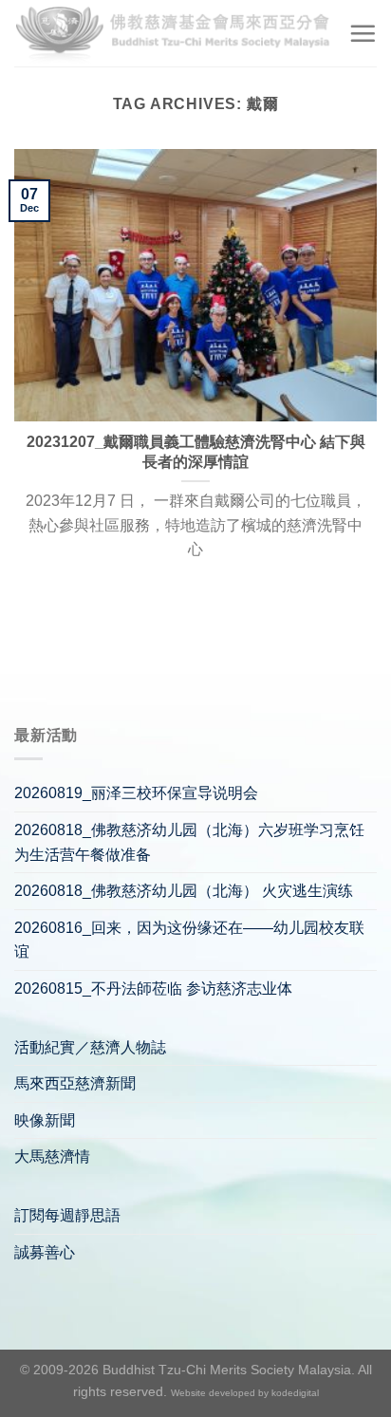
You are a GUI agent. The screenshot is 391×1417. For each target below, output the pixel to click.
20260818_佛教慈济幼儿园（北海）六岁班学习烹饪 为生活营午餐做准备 (189, 842)
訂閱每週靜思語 (67, 1215)
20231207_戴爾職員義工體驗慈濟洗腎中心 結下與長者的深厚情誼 (196, 452)
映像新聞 (44, 1120)
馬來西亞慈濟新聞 (75, 1083)
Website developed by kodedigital (245, 1393)
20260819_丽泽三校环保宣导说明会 (136, 793)
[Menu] (362, 33)
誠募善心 (44, 1252)
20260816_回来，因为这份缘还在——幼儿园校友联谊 (189, 940)
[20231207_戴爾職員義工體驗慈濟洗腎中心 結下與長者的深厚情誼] (195, 285)
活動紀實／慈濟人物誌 (90, 1047)
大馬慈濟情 (52, 1156)
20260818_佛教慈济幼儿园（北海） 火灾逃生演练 (183, 891)
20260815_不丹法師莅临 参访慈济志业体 (153, 988)
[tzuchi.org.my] (174, 33)
